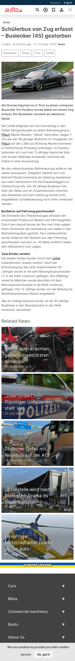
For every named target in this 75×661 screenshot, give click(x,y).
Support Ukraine (37, 565)
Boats (13, 624)
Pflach (26, 53)
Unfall (49, 53)
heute (61, 44)
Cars (12, 586)
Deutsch (55, 2)
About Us (16, 637)
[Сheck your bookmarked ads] (54, 10)
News (6, 22)
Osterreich (9, 53)
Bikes (12, 598)
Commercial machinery (28, 611)
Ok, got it (43, 654)
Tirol (38, 53)
